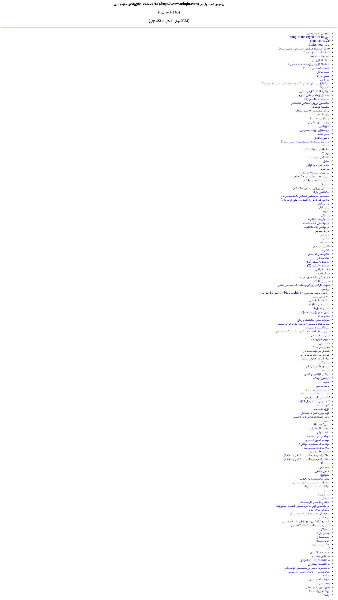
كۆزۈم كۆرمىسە (322, 409)
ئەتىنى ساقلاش (322, 137)
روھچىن (325, 288)
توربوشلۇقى (324, 207)
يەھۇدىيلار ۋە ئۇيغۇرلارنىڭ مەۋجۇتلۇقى (310, 513)
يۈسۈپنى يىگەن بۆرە (319, 509)
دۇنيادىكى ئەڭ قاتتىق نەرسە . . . (312, 277)
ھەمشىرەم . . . (322, 583)
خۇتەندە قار (323, 257)
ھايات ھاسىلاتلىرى (320, 552)
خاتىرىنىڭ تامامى (321, 246)
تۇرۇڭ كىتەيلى (322, 230)
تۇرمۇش (325, 215)
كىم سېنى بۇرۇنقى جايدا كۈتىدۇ (313, 401)
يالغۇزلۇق (325, 474)
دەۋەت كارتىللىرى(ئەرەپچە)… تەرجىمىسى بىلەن (304, 285)
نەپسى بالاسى (322, 470)
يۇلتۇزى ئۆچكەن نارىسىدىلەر (315, 501)
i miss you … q (319, 44)
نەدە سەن (325, 467)
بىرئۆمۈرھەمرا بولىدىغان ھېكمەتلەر (312, 176)
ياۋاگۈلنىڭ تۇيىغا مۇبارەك (317, 486)
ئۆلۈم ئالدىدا (323, 114)
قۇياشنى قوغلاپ (321, 378)
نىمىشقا (325, 463)
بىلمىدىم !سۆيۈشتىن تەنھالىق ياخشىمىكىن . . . (305, 195)
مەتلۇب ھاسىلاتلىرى (319, 451)
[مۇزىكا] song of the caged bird (310, 37)
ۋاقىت (327, 594)
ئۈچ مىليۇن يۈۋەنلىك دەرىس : (314, 130)
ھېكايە (326, 575)
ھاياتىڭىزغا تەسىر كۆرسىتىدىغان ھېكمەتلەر (307, 567)
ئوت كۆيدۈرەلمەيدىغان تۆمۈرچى (313, 95)
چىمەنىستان (323, 536)
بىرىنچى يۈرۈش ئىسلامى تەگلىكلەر (311, 188)
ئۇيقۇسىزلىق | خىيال (319, 122)
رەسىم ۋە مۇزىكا (321, 308)
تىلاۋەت (326, 211)
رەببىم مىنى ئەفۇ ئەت (318, 304)
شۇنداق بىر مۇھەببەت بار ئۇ (315, 354)
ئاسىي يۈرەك (323, 75)
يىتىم (327, 490)
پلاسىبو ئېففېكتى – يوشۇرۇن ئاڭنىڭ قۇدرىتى (306, 521)
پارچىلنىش (324, 517)
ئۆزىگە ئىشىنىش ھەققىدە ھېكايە (312, 110)
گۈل (328, 548)
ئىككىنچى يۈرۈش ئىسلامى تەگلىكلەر (310, 102)
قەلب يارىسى (323, 385)
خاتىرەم (326, 250)
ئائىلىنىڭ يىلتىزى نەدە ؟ (316, 52)
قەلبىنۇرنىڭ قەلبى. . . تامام (315, 393)
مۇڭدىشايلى (323, 432)
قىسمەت (325, 370)
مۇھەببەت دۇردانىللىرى (317, 440)
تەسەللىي (325, 234)
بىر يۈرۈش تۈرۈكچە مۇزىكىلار (314, 172)
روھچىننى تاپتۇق (321, 296)
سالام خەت (324, 316)
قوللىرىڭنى (324, 362)
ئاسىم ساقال (323, 71)
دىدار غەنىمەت (322, 273)
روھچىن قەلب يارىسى (318, 33)
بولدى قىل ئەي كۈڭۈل (318, 164)
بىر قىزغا (325, 168)
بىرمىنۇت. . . (323, 184)
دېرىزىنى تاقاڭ (322, 281)
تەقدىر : (325, 238)
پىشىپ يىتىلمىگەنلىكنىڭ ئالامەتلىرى (310, 525)
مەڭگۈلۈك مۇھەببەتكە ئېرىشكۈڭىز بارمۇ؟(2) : (306, 459)
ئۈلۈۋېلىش (324, 126)
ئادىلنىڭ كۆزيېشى (320, 60)
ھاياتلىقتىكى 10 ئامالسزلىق (315, 560)
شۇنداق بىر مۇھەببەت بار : (316, 350)
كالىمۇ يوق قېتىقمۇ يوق (317, 397)
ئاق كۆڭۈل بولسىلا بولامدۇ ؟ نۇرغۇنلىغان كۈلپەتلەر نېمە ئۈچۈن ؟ (296, 83)
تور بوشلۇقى (323, 203)
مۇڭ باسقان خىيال (320, 428)
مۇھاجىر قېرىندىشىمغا (318, 436)
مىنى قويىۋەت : (322, 420)
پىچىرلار (325, 529)
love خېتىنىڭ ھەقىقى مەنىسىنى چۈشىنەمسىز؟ (304, 48)
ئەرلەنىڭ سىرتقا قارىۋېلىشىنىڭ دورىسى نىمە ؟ (305, 141)
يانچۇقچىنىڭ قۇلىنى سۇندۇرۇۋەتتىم (311, 482)
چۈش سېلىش (322, 540)
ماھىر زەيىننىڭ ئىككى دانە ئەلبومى (311, 416)
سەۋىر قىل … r (321, 347)
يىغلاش (326, 498)
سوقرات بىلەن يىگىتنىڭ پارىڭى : (313, 319)
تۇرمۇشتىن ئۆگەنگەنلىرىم (317, 226)
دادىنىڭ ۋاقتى (322, 269)
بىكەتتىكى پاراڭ (321, 192)
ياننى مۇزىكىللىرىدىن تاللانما (315, 478)
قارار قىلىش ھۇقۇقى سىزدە (316, 358)
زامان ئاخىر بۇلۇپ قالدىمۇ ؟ (315, 312)
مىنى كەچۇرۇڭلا (321, 424)
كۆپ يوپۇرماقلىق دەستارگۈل (315, 412)
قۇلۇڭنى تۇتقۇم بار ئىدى (317, 374)
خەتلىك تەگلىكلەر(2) (318, 265)
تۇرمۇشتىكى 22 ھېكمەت (316, 223)
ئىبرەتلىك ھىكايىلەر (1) (317, 99)
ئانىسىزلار (324, 87)
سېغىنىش (324, 343)
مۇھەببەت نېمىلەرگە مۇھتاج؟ (314, 443)
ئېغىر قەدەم (324, 133)
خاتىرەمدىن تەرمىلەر (319, 254)
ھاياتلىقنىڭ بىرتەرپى (319, 563)
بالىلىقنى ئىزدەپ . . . (318, 157)
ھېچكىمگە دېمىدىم (319, 579)
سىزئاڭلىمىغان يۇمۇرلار (318, 327)
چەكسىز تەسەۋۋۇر (320, 544)
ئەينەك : (325, 145)
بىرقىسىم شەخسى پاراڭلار (316, 180)
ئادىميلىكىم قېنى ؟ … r (316, 68)
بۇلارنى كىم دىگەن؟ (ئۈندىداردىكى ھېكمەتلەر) (305, 199)
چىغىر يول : (323, 532)
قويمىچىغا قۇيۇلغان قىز (318, 366)
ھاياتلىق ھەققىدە (321, 556)
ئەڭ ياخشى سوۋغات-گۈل (317, 149)
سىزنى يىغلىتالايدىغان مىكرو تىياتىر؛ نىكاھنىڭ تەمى (302, 331)
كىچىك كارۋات (322, 405)
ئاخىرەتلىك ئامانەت (320, 56)
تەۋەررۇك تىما (322, 242)
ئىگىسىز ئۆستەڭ (321, 106)
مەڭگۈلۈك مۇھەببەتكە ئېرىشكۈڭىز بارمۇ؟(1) (307, 455)
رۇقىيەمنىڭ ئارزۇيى (319, 300)
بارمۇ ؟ (326, 153)
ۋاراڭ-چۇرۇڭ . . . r (319, 591)
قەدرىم (326, 381)
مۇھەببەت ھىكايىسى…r (317, 447)
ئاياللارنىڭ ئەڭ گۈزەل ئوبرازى (314, 91)
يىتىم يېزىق (324, 494)
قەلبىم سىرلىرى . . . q (317, 389)
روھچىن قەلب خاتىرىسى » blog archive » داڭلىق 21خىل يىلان (294, 292)
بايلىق (326, 161)
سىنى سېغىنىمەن (320, 335)
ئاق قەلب (325, 79)
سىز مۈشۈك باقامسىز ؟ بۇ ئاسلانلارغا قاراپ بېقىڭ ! (303, 323)
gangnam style (320, 40)
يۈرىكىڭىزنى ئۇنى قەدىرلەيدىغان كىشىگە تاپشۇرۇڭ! (303, 505)
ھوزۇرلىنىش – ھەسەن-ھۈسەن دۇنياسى (309, 571)
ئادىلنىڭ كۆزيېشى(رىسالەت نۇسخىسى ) (309, 64)
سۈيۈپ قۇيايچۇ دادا (320, 339)
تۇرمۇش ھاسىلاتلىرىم (319, 219)
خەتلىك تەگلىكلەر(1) (318, 261)
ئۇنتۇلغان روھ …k (320, 118)
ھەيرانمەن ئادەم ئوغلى (318, 587)
